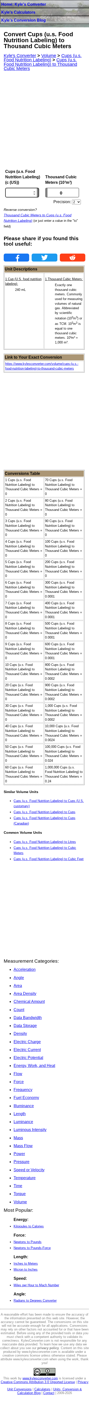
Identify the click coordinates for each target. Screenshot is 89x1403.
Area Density (25, 993)
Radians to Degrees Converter (35, 1300)
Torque (20, 1194)
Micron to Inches (26, 1269)
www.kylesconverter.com (40, 1378)
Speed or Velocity (29, 1170)
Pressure (21, 1162)
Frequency (23, 1090)
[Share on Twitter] (44, 258)
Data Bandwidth (28, 1018)
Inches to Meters (26, 1263)
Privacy (83, 1382)
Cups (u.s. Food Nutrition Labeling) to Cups (44, 812)
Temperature (25, 1178)
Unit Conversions (19, 1389)
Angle (19, 978)
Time (18, 1186)
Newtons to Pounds (28, 1242)
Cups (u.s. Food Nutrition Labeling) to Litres (45, 842)
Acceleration (25, 969)
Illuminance (24, 1106)
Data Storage (25, 1026)
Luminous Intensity (30, 1130)
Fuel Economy (26, 1098)
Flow (18, 1074)
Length (20, 1114)
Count (19, 1010)
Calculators (42, 1389)
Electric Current (27, 1050)
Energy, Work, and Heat (34, 1065)
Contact (48, 1393)
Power (19, 1154)
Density (20, 1033)
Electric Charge (27, 1042)
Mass (18, 1138)
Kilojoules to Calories (29, 1226)
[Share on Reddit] (72, 258)
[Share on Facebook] (16, 258)
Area (18, 986)
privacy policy (48, 1348)
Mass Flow (23, 1146)
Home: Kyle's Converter (23, 4)
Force (19, 1082)
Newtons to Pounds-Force (32, 1248)
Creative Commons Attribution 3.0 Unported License (38, 1382)
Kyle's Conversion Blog (23, 20)
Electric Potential (28, 1058)
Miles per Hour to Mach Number (36, 1285)
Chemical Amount (29, 1001)
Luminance (23, 1122)
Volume (20, 1202)
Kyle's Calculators (18, 12)
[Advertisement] (44, 120)
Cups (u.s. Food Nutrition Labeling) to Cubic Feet (49, 859)
